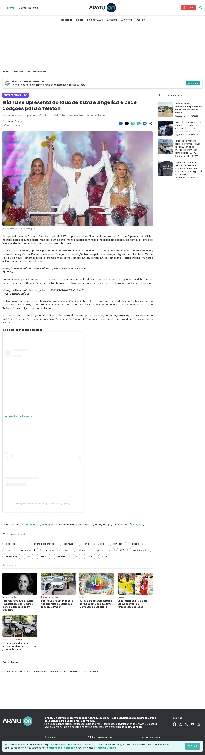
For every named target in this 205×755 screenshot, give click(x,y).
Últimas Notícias (28, 7)
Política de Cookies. (105, 747)
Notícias (18, 71)
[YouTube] (192, 724)
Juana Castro (15, 121)
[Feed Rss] (198, 724)
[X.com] (186, 724)
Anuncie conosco (151, 737)
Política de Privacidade (61, 747)
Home (5, 71)
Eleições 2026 (95, 19)
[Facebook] (174, 724)
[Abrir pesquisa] (201, 8)
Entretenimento (37, 71)
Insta (25, 524)
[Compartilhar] (151, 123)
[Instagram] (180, 724)
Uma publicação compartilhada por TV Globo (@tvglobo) (43, 503)
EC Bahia (112, 19)
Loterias (140, 19)
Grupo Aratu (50, 737)
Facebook (34, 524)
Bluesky (45, 524)
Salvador (66, 19)
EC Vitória (126, 19)
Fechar (192, 746)
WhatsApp (136, 524)
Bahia (80, 19)
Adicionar (192, 83)
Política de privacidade (100, 737)
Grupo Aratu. (135, 726)
